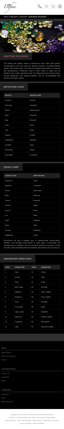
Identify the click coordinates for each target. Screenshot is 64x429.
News (3, 398)
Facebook (5, 394)
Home (6, 17)
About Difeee (6, 352)
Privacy (4, 360)
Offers (3, 381)
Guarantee (5, 377)
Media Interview (7, 402)
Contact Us (5, 373)
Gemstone (23, 17)
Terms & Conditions (8, 356)
